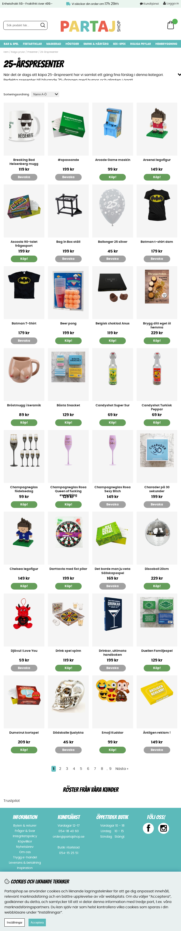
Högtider (72, 44)
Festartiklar (32, 44)
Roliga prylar (140, 44)
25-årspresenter (49, 52)
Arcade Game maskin (112, 160)
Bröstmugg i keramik (24, 405)
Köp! (24, 504)
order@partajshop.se (69, 836)
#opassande (68, 160)
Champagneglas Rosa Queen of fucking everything (68, 491)
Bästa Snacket (68, 405)
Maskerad (53, 44)
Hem (6, 52)
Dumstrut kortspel (24, 732)
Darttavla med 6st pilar (68, 569)
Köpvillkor (25, 841)
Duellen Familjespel (157, 650)
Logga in (172, 3)
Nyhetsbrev (25, 846)
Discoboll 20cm (157, 569)
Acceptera (37, 922)
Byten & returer (24, 825)
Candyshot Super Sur (113, 405)
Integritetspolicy (25, 836)
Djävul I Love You (24, 650)
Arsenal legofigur (157, 160)
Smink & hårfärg (96, 44)
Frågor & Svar (25, 831)
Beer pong (68, 323)
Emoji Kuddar (112, 732)
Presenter (32, 52)
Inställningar (14, 922)
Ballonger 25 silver (112, 241)
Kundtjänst (151, 3)
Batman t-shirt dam (157, 241)
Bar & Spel (11, 44)
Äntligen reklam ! (157, 732)
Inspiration (25, 868)
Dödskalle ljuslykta (68, 732)
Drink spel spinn (68, 650)
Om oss (25, 852)
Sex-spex (119, 44)
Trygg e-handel (25, 857)
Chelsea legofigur (24, 569)
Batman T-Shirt (24, 323)
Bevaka (24, 177)
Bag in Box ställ (68, 241)
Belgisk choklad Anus (113, 323)
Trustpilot (12, 801)
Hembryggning (166, 44)
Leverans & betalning (25, 862)
